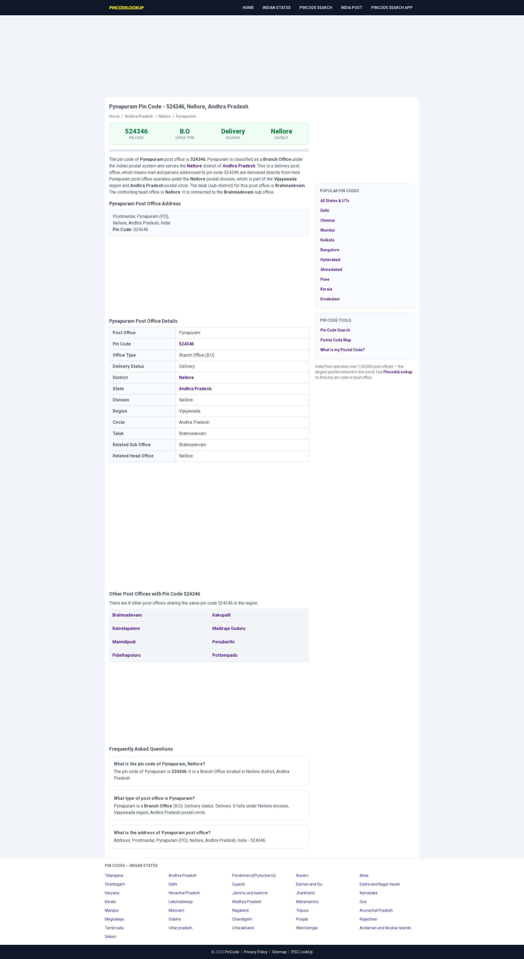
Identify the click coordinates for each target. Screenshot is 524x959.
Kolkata (327, 240)
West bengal (306, 928)
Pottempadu (224, 655)
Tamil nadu (114, 928)
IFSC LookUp (302, 952)
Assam (302, 875)
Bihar (364, 875)
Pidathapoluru (126, 655)
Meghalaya (114, 919)
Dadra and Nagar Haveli (380, 884)
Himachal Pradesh (184, 893)
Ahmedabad (331, 269)
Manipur (112, 910)
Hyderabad (330, 259)
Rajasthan (368, 919)
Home (248, 7)
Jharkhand (305, 893)
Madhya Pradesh (246, 901)
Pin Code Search (335, 330)
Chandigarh (242, 919)
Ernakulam (330, 299)
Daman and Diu (309, 884)
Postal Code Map (335, 340)
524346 (186, 344)
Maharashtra (307, 901)
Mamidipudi (124, 641)
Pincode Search (315, 7)
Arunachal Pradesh (376, 910)
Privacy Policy (255, 952)
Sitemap (279, 952)
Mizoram (176, 910)
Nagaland (240, 910)
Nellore (194, 165)
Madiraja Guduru (228, 628)
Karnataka (368, 893)
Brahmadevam (127, 615)
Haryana (112, 893)
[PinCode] (127, 7)
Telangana (114, 875)
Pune (324, 279)
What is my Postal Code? (342, 350)
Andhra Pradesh (239, 165)
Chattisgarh (115, 884)
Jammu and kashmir (250, 893)
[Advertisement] (262, 53)
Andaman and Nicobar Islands (385, 928)
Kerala (326, 289)
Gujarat (238, 884)
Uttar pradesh (180, 928)
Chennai (327, 220)
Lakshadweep (181, 901)
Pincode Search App (392, 7)
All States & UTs (334, 201)
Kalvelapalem (126, 628)
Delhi (324, 210)
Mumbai (327, 230)
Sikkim (110, 936)
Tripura (302, 910)
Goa (363, 901)
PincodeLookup (397, 372)
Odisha (175, 919)
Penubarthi (223, 641)
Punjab (302, 919)
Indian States (277, 7)
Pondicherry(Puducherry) (254, 875)
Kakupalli (221, 615)
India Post (351, 7)
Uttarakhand (243, 928)
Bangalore (329, 250)
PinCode (232, 952)
